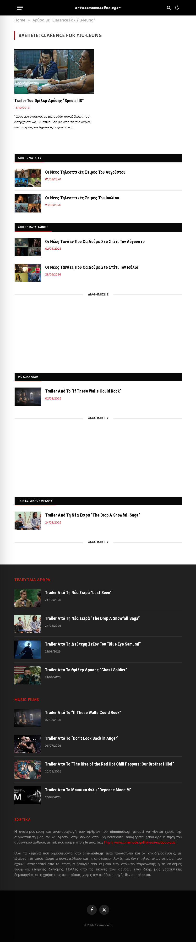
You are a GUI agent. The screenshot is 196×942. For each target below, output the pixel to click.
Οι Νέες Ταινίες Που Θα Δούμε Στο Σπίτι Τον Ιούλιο (91, 267)
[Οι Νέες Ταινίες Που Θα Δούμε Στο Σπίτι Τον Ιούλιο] (28, 273)
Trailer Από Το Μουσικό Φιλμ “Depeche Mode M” (88, 856)
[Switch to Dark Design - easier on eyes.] (176, 7)
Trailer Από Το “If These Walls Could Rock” (83, 390)
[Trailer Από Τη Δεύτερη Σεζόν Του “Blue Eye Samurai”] (27, 716)
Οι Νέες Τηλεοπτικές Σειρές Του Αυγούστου (85, 172)
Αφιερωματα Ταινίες (33, 227)
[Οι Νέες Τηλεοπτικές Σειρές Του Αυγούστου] (28, 178)
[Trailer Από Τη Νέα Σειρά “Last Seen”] (27, 665)
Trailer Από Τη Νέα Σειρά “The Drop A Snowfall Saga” (92, 515)
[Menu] (20, 7)
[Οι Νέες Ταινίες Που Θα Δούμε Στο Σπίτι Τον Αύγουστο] (28, 247)
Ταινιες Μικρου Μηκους (35, 500)
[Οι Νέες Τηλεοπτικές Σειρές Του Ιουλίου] (28, 203)
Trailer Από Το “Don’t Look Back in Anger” (82, 804)
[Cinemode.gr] (98, 8)
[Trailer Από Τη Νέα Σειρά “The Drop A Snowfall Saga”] (28, 521)
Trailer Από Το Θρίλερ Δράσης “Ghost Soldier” (86, 736)
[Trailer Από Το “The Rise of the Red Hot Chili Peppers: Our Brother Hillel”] (27, 836)
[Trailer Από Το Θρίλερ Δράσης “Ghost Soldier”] (27, 742)
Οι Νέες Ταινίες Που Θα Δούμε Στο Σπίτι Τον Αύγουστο (95, 241)
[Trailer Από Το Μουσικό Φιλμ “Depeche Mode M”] (27, 862)
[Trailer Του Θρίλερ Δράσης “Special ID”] (54, 71)
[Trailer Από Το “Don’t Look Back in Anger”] (27, 811)
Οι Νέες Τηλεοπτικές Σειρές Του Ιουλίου (82, 197)
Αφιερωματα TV (29, 158)
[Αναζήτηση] (169, 7)
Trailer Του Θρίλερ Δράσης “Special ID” (49, 100)
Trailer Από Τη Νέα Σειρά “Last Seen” (78, 659)
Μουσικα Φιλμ (28, 376)
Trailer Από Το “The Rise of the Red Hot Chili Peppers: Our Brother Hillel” (109, 830)
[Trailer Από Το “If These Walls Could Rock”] (28, 397)
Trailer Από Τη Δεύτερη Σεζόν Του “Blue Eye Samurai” (93, 710)
